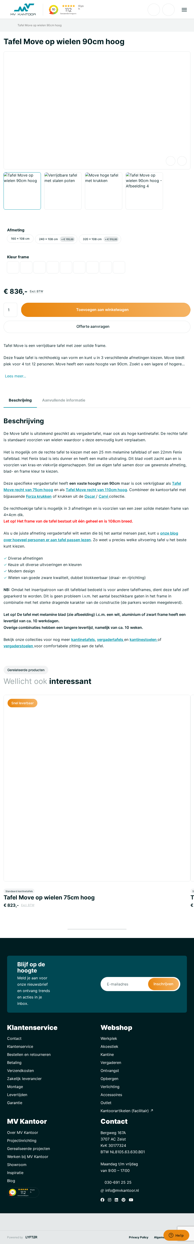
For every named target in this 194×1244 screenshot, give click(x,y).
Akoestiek (109, 1046)
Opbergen (109, 1078)
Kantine (107, 1054)
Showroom (16, 1164)
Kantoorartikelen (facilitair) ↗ (127, 1110)
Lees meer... (15, 376)
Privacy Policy (138, 1237)
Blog (11, 1180)
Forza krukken (39, 496)
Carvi (104, 496)
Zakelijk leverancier (24, 1078)
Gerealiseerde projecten (28, 1148)
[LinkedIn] (117, 1199)
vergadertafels (110, 639)
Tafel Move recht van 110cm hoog (96, 489)
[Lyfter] (31, 1237)
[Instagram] (111, 1199)
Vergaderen (111, 1062)
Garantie (14, 1102)
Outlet (106, 1102)
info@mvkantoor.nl (121, 1190)
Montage (15, 1086)
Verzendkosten (20, 1070)
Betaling (14, 1062)
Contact (14, 1038)
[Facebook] (104, 1199)
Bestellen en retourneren (29, 1054)
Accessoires (111, 1094)
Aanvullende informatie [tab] (63, 400)
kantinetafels (83, 639)
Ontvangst (110, 1070)
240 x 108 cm (56, 239)
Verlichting (110, 1086)
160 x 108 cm (20, 238)
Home (10, 25)
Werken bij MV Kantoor (27, 1156)
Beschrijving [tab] (20, 400)
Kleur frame (18, 257)
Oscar (90, 496)
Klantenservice (20, 1046)
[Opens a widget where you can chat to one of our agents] (176, 1236)
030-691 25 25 (117, 1182)
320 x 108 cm (100, 239)
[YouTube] (132, 1199)
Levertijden (17, 1094)
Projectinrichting (21, 1140)
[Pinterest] (125, 1199)
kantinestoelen (144, 639)
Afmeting (15, 230)
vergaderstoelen (19, 646)
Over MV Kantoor (22, 1132)
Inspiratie (15, 1172)
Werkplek (109, 1038)
